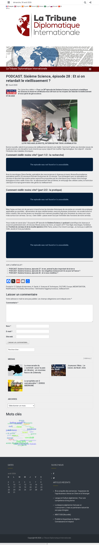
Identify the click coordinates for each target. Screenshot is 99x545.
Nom (8, 326)
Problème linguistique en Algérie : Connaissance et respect (67, 520)
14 (36, 485)
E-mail (9, 331)
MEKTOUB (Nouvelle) (63, 515)
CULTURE (62, 287)
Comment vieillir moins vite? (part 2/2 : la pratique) (34, 189)
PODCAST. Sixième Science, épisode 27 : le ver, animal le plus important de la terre (42, 269)
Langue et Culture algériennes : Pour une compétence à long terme (70, 499)
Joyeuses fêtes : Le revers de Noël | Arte (77, 366)
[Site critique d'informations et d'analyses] (49, 56)
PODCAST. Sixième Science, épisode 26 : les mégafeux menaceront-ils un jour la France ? (44, 271)
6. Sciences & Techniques (48, 287)
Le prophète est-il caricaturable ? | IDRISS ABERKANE (34, 383)
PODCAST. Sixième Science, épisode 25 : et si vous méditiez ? (33, 273)
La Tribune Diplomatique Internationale (26, 68)
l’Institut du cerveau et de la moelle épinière (25, 227)
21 (36, 487)
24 (14, 490)
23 (9, 490)
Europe (69, 287)
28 (36, 490)
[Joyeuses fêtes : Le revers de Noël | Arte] (58, 370)
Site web (9, 337)
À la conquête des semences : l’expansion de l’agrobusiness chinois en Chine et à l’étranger (72, 492)
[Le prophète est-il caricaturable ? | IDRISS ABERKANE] (15, 385)
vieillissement (64, 289)
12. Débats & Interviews (22, 287)
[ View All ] (87, 358)
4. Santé (35, 287)
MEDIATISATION (79, 287)
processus (54, 289)
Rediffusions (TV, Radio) (15, 289)
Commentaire (12, 303)
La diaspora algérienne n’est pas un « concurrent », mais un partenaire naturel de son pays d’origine (72, 507)
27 (31, 490)
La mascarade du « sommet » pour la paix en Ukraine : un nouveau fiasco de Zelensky (34, 369)
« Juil (10, 497)
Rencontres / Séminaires (34, 289)
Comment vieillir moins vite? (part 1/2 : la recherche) (35, 154)
